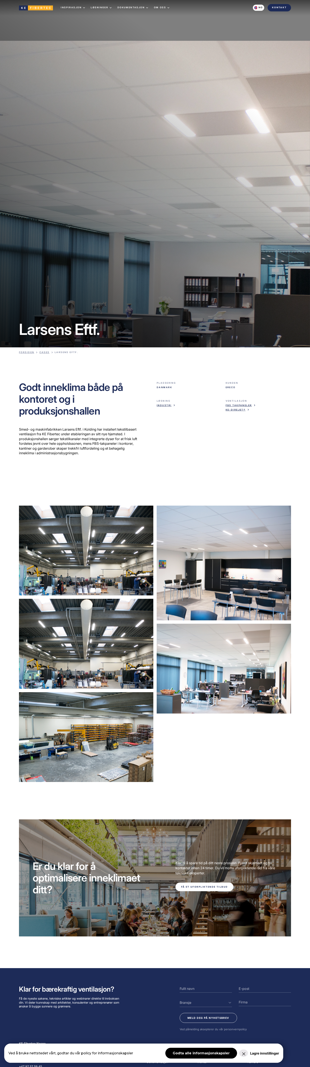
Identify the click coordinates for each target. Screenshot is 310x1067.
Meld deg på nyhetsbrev (208, 1017)
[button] (73, 7)
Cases (44, 352)
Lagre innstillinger (264, 1053)
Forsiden (26, 352)
